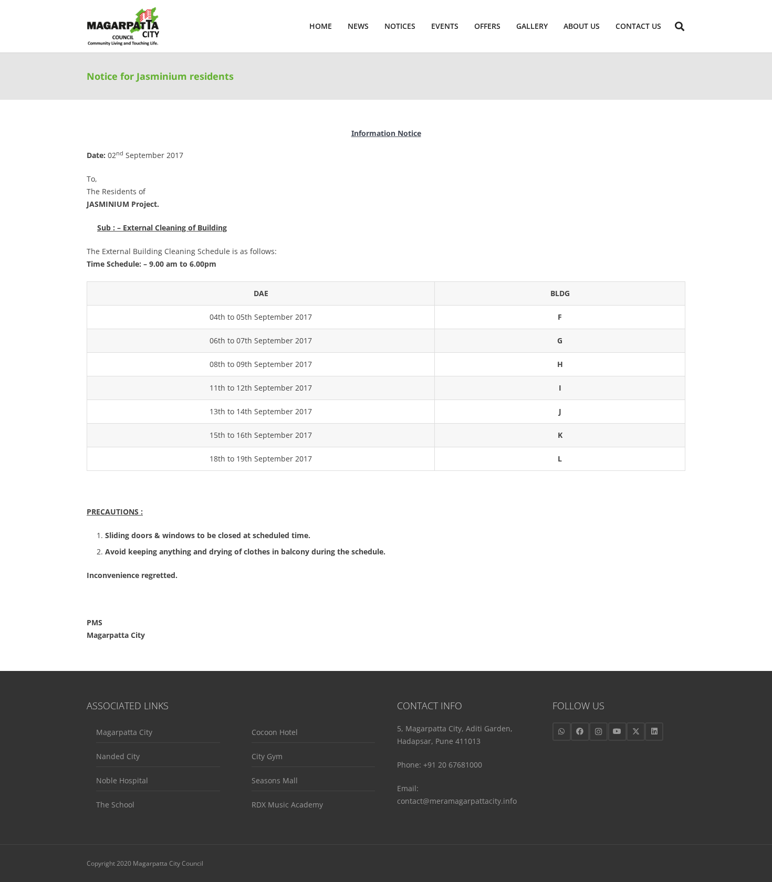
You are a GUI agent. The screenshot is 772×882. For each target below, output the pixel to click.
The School (115, 805)
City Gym (267, 756)
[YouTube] (617, 731)
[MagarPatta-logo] (123, 26)
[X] (636, 731)
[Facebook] (580, 731)
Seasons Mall (275, 780)
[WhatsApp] (561, 731)
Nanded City (118, 756)
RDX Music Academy (287, 805)
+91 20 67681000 (452, 765)
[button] (604, 26)
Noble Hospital (122, 780)
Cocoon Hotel (275, 732)
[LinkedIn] (654, 731)
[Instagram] (598, 731)
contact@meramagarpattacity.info (457, 801)
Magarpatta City (124, 732)
